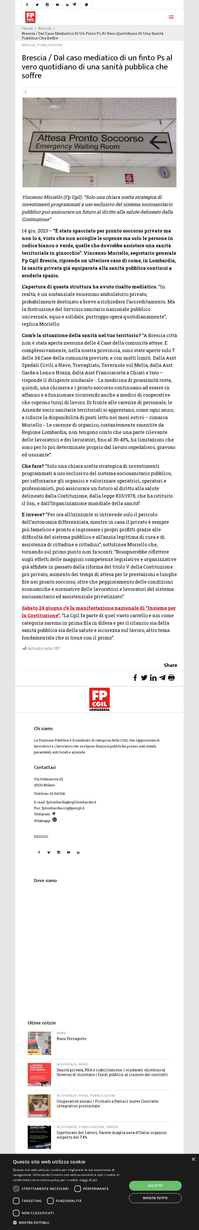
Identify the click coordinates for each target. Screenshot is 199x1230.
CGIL (124, 740)
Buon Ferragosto (71, 1038)
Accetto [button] (155, 1185)
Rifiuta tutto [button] (155, 1198)
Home (27, 28)
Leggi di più (88, 1180)
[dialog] (99, 1192)
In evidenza (67, 1064)
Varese (112, 1127)
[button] (68, 1222)
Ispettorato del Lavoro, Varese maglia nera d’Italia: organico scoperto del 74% (112, 1135)
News (61, 1033)
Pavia (83, 1095)
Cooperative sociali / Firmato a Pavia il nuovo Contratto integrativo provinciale (108, 1103)
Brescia (45, 28)
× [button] (193, 1159)
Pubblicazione (50, 45)
